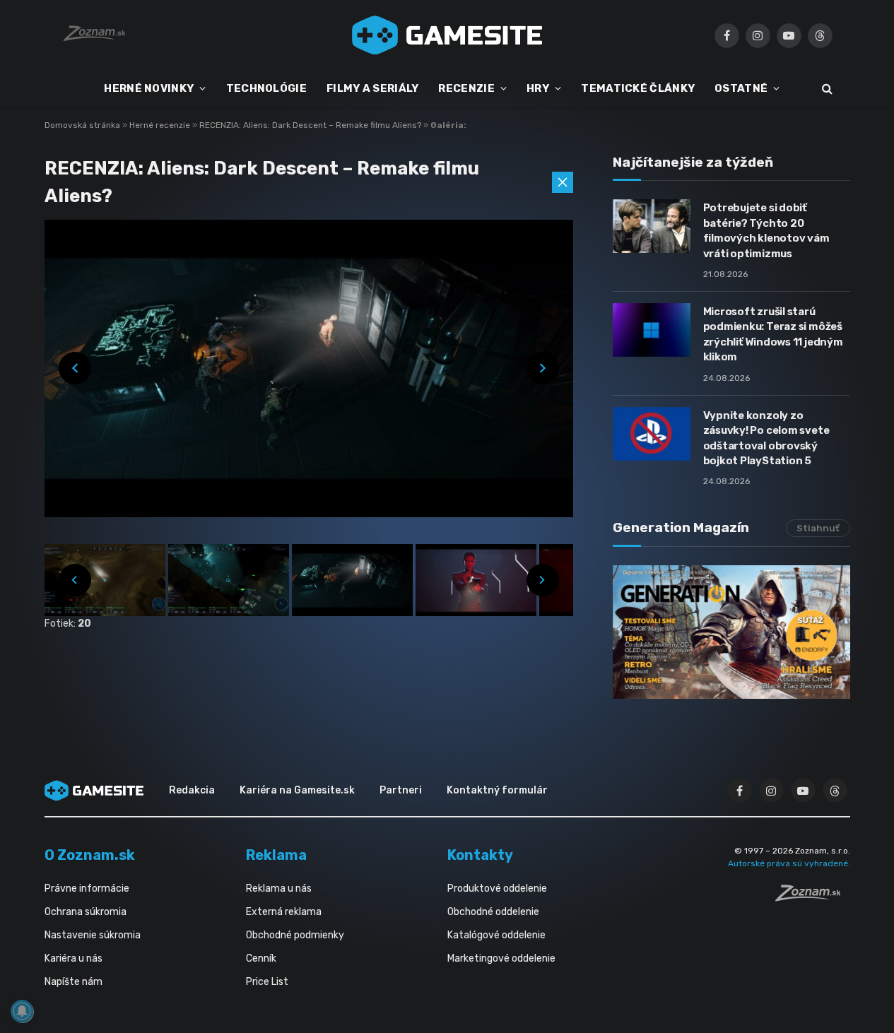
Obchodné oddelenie (493, 912)
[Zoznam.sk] (812, 897)
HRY (538, 88)
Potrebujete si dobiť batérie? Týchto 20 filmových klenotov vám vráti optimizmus (766, 230)
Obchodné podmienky (295, 935)
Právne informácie (87, 889)
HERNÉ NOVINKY (149, 88)
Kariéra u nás (73, 958)
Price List (267, 982)
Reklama (276, 854)
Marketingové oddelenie (501, 958)
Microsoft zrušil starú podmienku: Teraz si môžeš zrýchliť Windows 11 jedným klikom (773, 334)
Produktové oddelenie (497, 889)
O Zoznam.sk (90, 854)
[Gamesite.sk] (447, 35)
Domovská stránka (82, 125)
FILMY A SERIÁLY (373, 88)
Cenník (261, 958)
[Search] (826, 89)
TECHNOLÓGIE (266, 88)
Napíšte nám (73, 982)
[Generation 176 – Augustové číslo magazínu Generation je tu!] (731, 632)
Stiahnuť (818, 528)
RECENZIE (466, 88)
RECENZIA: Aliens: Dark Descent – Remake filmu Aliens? (311, 125)
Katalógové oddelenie (496, 935)
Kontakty (480, 854)
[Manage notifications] (22, 1011)
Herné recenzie (160, 125)
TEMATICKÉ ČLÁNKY (638, 88)
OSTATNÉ (740, 88)
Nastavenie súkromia (93, 935)
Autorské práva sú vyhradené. (789, 863)
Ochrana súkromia (86, 912)
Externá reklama (284, 912)
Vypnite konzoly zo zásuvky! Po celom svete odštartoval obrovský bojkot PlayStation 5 (766, 438)
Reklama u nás (279, 889)
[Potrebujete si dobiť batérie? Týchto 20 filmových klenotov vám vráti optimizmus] (651, 226)
